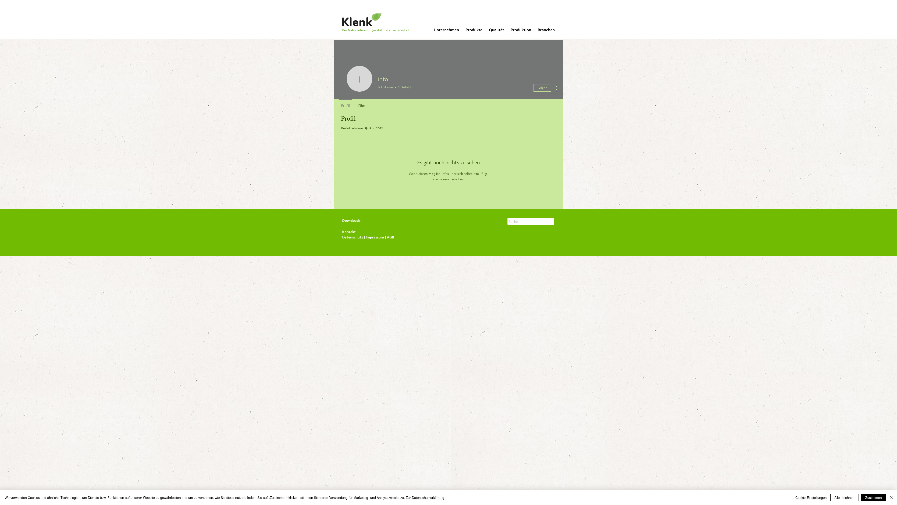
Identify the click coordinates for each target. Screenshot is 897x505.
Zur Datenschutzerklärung (425, 497)
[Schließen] (891, 497)
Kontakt (349, 231)
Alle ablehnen (844, 497)
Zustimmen (873, 497)
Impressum (375, 237)
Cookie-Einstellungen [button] (811, 497)
